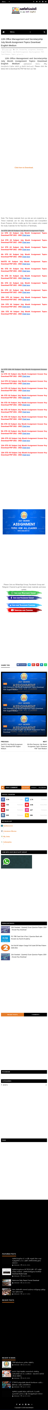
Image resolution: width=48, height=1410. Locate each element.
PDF (42, 52)
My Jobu (6, 836)
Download (40, 49)
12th (16, 49)
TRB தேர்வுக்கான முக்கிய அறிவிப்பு (23, 1362)
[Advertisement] (24, 94)
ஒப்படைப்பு (20, 54)
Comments (35, 1014)
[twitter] (36, 1)
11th (5, 683)
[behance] (46, 1)
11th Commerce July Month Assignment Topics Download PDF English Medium (23, 688)
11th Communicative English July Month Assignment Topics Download (24, 731)
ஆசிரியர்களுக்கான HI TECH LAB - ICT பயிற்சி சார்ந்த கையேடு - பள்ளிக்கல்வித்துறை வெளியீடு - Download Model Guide (27, 1272)
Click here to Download (24, 167)
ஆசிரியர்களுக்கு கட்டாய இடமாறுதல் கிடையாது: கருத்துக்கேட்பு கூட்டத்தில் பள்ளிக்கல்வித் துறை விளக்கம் (27, 1261)
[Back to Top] (32, 1404)
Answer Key (23, 49)
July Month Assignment (20, 52)
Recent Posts (12, 1014)
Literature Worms (9, 831)
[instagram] (43, 1)
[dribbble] (40, 1)
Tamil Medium (5, 54)
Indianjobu (7, 842)
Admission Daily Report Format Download (25, 1280)
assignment (32, 49)
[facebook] (33, 1)
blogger (25, 787)
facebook (42, 787)
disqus (33, 787)
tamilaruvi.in (8, 826)
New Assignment (34, 52)
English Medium (6, 52)
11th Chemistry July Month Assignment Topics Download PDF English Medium (23, 710)
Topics (13, 54)
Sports (5, 1085)
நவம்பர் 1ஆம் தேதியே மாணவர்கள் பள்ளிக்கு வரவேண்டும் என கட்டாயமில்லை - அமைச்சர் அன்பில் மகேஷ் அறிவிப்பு (28, 1374)
